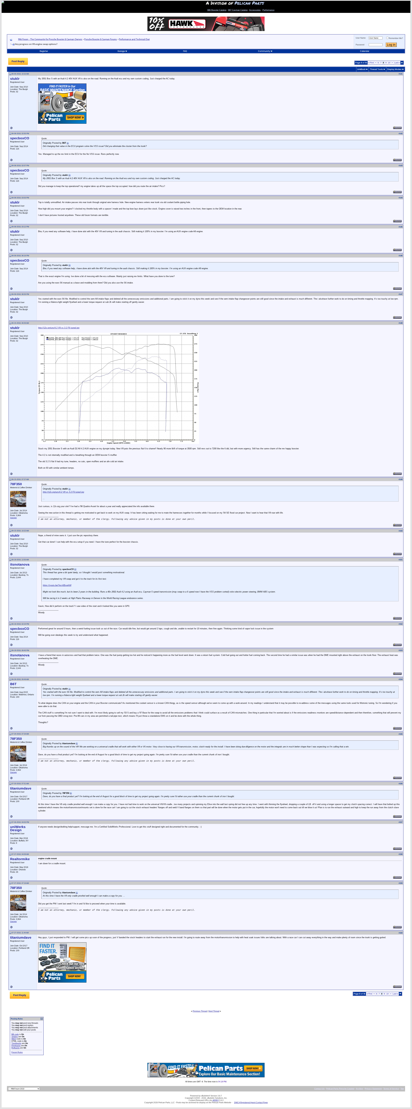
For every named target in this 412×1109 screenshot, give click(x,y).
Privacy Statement (373, 1089)
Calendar (364, 51)
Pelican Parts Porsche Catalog (340, 1089)
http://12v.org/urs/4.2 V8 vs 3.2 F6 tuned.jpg (58, 328)
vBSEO (215, 1100)
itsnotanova (19, 564)
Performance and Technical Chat (134, 39)
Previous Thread (200, 1011)
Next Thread (214, 1011)
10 (389, 63)
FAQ (185, 51)
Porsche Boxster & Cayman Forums (100, 39)
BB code (15, 1034)
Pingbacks (16, 1045)
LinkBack (361, 69)
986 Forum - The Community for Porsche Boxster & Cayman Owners (50, 39)
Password (360, 45)
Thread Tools (376, 69)
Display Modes (394, 69)
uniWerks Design (18, 828)
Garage (121, 51)
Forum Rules (17, 1052)
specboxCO (19, 138)
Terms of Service (391, 1089)
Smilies (14, 1036)
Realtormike (20, 859)
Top (402, 1089)
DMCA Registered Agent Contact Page (251, 1102)
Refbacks (15, 1048)
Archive (359, 1089)
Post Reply (18, 61)
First (371, 63)
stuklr (14, 79)
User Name (361, 38)
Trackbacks (16, 1043)
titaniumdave (20, 788)
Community (264, 51)
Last (397, 63)
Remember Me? (396, 38)
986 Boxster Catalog (216, 10)
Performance (268, 10)
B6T (13, 684)
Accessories (255, 10)
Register (44, 51)
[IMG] (13, 1039)
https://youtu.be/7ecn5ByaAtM (57, 585)
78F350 (16, 484)
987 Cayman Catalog (238, 10)
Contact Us (319, 1089)
